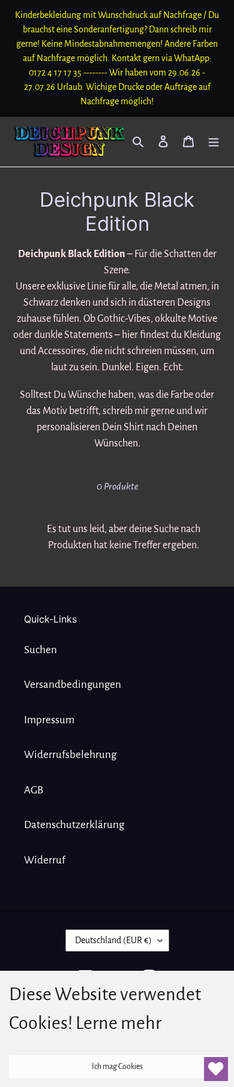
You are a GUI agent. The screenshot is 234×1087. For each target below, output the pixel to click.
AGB (33, 790)
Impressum (49, 720)
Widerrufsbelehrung (70, 754)
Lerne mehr (118, 1022)
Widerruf (44, 860)
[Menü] (213, 141)
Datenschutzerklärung (74, 825)
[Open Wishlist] (216, 1069)
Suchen (40, 650)
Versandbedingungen (72, 684)
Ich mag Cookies (117, 1066)
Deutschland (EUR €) (113, 940)
